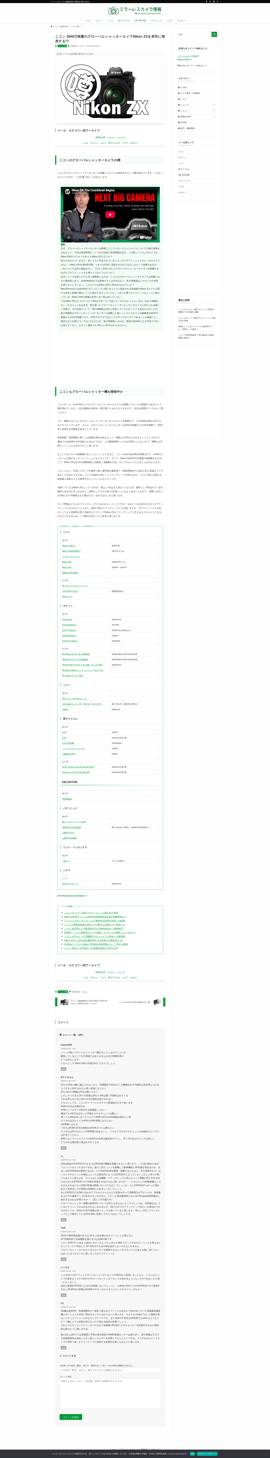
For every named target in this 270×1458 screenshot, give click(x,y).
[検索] (217, 1)
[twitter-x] (210, 1)
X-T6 (64, 737)
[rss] (214, 1)
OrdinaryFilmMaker (75, 895)
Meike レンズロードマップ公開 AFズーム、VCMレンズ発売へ (195, 328)
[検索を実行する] (214, 34)
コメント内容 (65, 1376)
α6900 (65, 709)
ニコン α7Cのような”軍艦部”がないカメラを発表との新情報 (94, 936)
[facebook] (206, 1)
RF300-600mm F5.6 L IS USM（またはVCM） (83, 664)
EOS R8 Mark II (69, 624)
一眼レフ (66, 860)
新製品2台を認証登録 (71, 827)
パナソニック (184, 180)
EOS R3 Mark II (69, 635)
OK (192, 1454)
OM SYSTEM (184, 174)
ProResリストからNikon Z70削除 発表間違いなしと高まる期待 (96, 944)
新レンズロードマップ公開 (74, 821)
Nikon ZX (74, 46)
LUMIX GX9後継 (69, 837)
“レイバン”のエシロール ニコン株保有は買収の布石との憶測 (94, 920)
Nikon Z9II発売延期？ (71, 550)
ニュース (121, 137)
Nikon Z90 (66, 567)
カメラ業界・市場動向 (190, 93)
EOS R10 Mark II (69, 640)
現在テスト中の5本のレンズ (74, 698)
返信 (63, 1069)
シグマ (125, 142)
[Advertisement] (110, 354)
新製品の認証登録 (70, 572)
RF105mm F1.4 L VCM (72, 675)
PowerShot (67, 619)
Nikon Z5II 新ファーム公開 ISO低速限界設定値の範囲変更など (95, 916)
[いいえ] (266, 1453)
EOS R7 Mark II (69, 630)
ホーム (115, 1449)
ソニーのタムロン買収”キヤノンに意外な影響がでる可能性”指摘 (196, 310)
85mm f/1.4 (67, 596)
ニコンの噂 (62, 46)
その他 (184, 87)
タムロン (134, 142)
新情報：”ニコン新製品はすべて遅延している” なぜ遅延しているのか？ (100, 932)
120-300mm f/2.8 (69, 591)
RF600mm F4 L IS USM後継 (75, 659)
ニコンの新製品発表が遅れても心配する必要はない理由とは (94, 924)
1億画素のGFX (68, 753)
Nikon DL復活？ (69, 545)
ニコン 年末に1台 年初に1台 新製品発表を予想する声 (91, 948)
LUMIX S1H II (68, 832)
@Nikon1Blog (183, 59)
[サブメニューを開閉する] (214, 105)
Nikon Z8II (66, 561)
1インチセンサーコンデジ (73, 748)
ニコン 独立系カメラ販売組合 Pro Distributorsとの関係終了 (94, 928)
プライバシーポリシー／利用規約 (134, 1449)
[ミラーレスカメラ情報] (135, 10)
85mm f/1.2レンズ (70, 883)
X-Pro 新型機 (68, 742)
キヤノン (94, 142)
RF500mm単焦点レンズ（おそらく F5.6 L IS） (83, 670)
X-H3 (64, 732)
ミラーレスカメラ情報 (187, 56)
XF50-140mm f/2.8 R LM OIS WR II (78, 766)
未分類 (184, 122)
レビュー (111, 137)
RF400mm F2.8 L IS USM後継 (75, 654)
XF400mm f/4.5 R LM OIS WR (75, 772)
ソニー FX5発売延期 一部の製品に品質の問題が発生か (196, 336)
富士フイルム (114, 142)
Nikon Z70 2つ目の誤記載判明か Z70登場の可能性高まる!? (93, 940)
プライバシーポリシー (207, 1454)
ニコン (82, 46)
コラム (184, 99)
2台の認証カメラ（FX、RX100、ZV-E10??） (82, 703)
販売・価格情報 (187, 128)
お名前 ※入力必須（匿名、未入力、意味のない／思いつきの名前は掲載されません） (97, 1365)
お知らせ (154, 1449)
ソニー (103, 142)
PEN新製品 (67, 798)
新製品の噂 (100, 137)
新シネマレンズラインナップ (75, 585)
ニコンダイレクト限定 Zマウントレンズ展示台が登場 (91, 912)
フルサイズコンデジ (71, 556)
